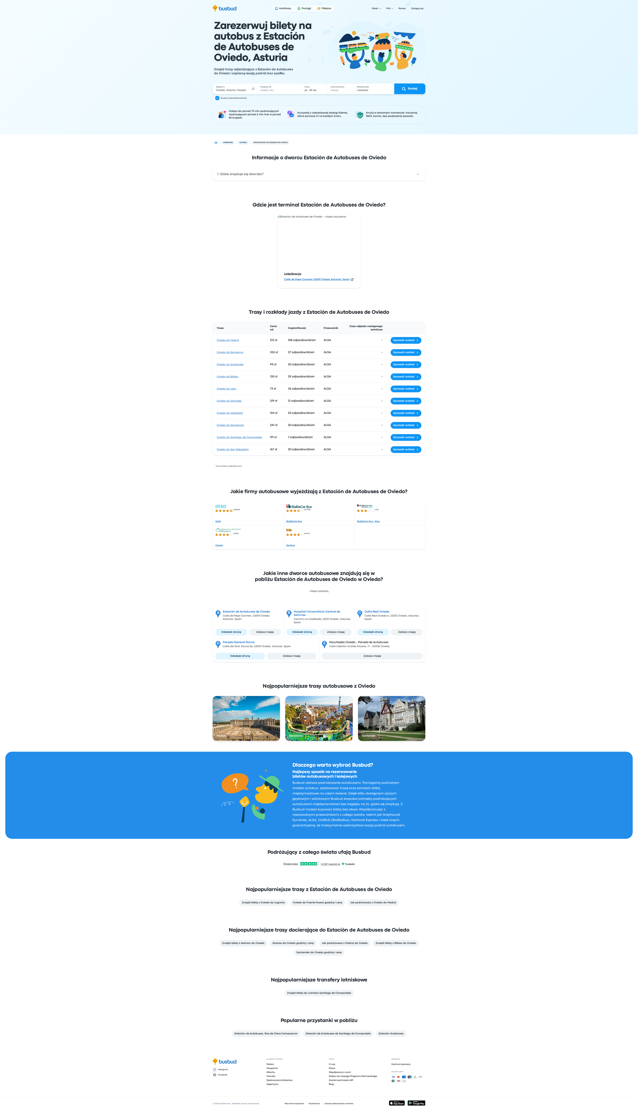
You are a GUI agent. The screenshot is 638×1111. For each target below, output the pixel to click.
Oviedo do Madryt (228, 340)
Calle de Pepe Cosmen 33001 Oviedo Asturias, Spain (317, 279)
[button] (253, 88)
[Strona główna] (216, 142)
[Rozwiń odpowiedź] (418, 174)
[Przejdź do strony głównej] (224, 8)
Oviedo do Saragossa (230, 425)
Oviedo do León (226, 389)
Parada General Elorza (239, 642)
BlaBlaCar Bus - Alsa (368, 521)
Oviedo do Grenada (229, 401)
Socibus (290, 545)
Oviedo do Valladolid (230, 413)
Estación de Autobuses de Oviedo (246, 612)
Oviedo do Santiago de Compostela (239, 437)
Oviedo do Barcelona (230, 352)
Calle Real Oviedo (377, 612)
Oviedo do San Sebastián (233, 449)
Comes (219, 545)
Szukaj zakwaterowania (234, 98)
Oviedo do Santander (230, 364)
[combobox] (231, 88)
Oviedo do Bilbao (227, 377)
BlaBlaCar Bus (294, 521)
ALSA (218, 521)
